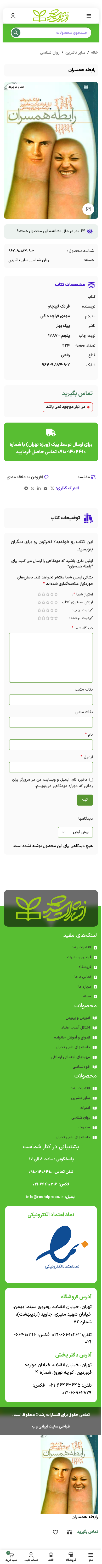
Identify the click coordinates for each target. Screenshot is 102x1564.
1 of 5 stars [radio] (56, 594)
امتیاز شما (83, 595)
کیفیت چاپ (83, 610)
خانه (94, 53)
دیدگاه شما (82, 628)
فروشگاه (85, 967)
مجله (87, 996)
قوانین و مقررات (79, 957)
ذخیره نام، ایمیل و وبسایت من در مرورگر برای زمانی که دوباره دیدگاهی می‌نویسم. (52, 783)
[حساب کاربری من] (13, 15)
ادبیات (85, 1108)
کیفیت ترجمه (82, 618)
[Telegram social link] (26, 489)
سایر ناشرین (75, 53)
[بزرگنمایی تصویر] (88, 209)
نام (89, 735)
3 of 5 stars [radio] (48, 594)
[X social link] (52, 489)
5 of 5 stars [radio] (39, 594)
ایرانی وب (40, 1427)
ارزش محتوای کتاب (77, 602)
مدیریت (84, 1127)
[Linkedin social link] (39, 489)
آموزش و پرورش (78, 1018)
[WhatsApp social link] (33, 489)
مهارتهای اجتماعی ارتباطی (70, 1057)
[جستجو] (16, 32)
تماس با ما (83, 977)
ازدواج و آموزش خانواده (72, 1037)
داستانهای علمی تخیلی (73, 1047)
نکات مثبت (84, 690)
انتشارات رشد (81, 947)
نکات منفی (84, 712)
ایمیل (87, 757)
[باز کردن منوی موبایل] (89, 15)
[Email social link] (45, 489)
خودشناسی (81, 1067)
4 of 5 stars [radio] (43, 594)
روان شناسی (50, 53)
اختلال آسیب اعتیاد (75, 1027)
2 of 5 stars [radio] (52, 594)
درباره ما (84, 986)
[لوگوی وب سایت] (51, 16)
